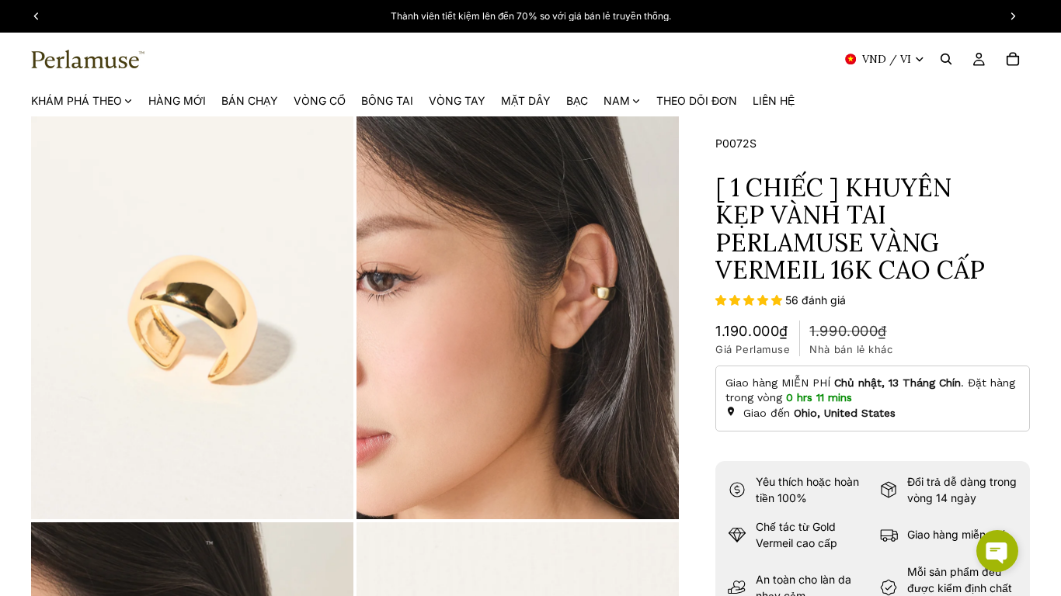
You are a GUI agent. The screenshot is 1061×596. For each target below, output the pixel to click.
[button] (750, 300)
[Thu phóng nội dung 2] (518, 317)
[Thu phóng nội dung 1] (192, 317)
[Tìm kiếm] (946, 59)
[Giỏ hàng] (1013, 59)
